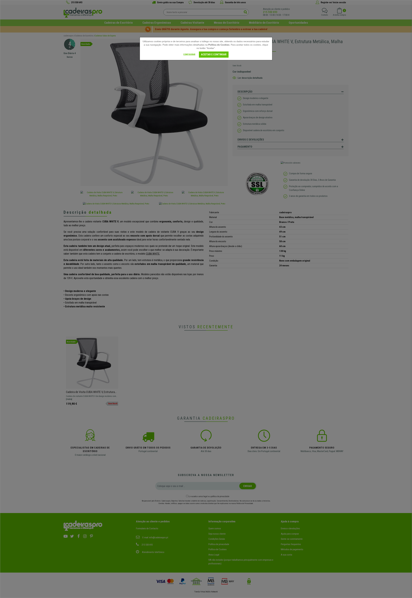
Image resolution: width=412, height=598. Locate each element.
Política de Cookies (218, 44)
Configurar (189, 54)
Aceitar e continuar (213, 54)
